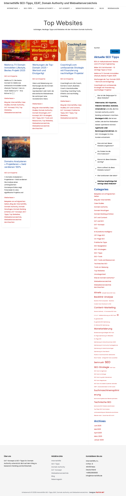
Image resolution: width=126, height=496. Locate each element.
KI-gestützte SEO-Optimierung (102, 322)
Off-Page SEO (99, 235)
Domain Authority (45, 8)
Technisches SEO (100, 263)
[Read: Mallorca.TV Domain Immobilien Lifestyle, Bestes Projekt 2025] (16, 50)
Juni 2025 (97, 426)
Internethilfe (12, 8)
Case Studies (99, 203)
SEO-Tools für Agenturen (100, 371)
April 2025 (98, 433)
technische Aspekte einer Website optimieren (105, 398)
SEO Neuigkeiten (100, 246)
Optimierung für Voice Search (101, 351)
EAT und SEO (99, 221)
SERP (95, 387)
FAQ (17, 107)
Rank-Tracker (97, 358)
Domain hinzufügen (39, 113)
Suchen (97, 48)
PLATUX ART (100, 492)
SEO (107, 362)
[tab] (107, 116)
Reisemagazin (113, 8)
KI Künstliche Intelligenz (103, 232)
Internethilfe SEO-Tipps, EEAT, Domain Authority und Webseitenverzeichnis (50, 3)
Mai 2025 (97, 429)
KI (118, 315)
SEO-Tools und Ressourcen (104, 260)
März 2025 (98, 436)
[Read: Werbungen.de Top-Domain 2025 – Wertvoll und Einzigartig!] (44, 50)
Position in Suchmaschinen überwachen (104, 354)
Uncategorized (100, 274)
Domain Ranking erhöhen (104, 214)
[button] (19, 8)
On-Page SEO (99, 239)
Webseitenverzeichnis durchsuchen (102, 286)
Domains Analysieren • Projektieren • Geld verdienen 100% (15, 164)
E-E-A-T (96, 315)
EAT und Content (73, 108)
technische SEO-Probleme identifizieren (104, 406)
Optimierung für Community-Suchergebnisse (106, 345)
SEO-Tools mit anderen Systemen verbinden (105, 383)
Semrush (99, 362)
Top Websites (47, 121)
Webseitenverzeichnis (85, 8)
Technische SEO (102, 402)
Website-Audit (98, 415)
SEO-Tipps (28, 8)
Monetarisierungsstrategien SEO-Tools (104, 332)
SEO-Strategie (101, 367)
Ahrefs (97, 292)
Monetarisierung (103, 328)
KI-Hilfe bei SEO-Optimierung (101, 325)
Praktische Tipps (100, 242)
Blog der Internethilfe (12, 102)
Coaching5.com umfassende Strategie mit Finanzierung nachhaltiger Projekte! (105, 87)
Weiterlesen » (9, 98)
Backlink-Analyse (103, 296)
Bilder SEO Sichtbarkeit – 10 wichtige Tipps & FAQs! (104, 68)
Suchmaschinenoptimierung (106, 392)
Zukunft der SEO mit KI (108, 415)
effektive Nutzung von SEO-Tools (107, 315)
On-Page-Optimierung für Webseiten (103, 336)
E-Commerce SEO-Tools (110, 311)
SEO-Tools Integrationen (100, 380)
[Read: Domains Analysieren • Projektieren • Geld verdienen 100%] (16, 147)
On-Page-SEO (97, 339)
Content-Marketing (105, 307)
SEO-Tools (98, 256)
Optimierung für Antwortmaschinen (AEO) (105, 342)
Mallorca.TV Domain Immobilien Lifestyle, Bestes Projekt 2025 (15, 68)
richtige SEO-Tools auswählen (109, 358)
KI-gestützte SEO (98, 319)
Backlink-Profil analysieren (101, 301)
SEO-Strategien (46, 115)
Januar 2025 (99, 440)
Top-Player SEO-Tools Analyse (101, 409)
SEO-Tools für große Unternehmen (103, 377)
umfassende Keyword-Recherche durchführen (106, 412)
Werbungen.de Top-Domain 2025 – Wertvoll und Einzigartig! (107, 80)
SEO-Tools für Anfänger (100, 374)
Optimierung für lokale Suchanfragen (103, 348)
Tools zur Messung (101, 267)
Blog (102, 8)
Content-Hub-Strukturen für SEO (102, 304)
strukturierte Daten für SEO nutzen (106, 387)
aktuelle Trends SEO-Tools (108, 293)
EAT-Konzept (64, 8)
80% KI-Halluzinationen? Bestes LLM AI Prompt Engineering (106, 62)
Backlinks (111, 301)
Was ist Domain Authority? (104, 278)
